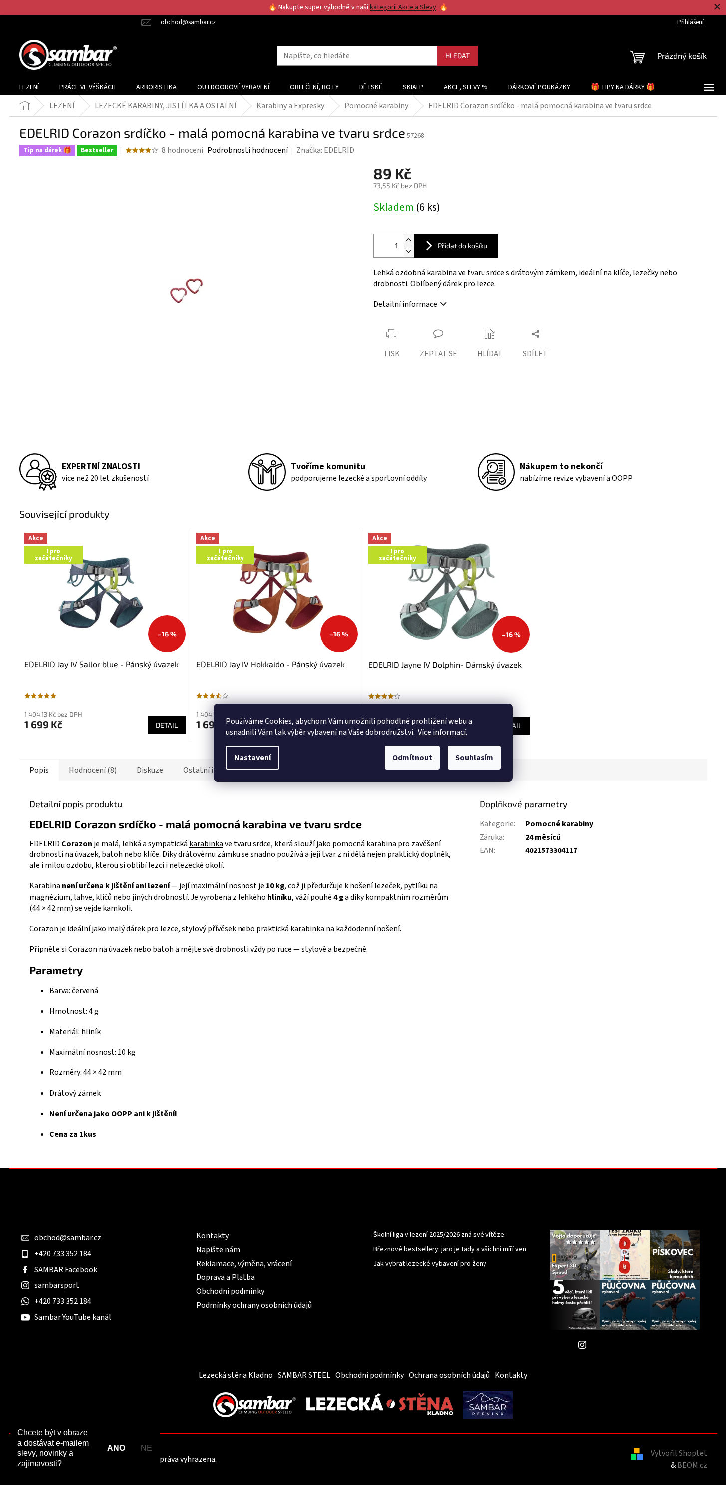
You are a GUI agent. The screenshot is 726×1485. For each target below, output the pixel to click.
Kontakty (212, 1235)
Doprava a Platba (225, 1277)
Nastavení (252, 757)
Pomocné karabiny (559, 823)
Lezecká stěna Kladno (236, 1375)
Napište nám (218, 1249)
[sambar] (254, 1404)
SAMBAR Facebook (65, 1269)
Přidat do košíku (462, 245)
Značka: (325, 150)
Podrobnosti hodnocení (247, 150)
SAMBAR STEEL (304, 1375)
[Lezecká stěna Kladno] (379, 1404)
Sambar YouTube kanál (72, 1317)
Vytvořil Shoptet (679, 1453)
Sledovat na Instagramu (632, 1344)
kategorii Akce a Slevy (403, 7)
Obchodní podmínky (230, 1291)
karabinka (206, 843)
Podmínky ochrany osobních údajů (254, 1305)
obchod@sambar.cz (67, 1237)
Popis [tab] (39, 770)
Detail (167, 725)
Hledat (457, 55)
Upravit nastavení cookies (262, 1459)
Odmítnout (412, 757)
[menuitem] (29, 87)
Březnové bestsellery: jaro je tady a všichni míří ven (449, 1249)
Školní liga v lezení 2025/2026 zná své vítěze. (439, 1235)
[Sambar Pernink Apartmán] (488, 1404)
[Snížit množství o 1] (409, 251)
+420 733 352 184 (62, 1253)
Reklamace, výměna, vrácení (244, 1263)
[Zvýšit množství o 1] (409, 240)
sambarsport (56, 1285)
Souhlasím (474, 757)
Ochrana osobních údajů (449, 1375)
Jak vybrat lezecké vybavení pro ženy (429, 1264)
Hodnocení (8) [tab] (93, 770)
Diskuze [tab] (150, 770)
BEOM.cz (692, 1465)
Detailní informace (405, 304)
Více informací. (442, 732)
